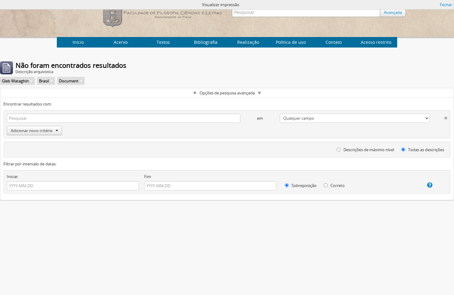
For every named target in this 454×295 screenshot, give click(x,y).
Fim (147, 176)
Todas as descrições (425, 149)
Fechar (446, 4)
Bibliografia (205, 42)
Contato (334, 42)
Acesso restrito (376, 42)
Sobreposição (304, 185)
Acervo (121, 42)
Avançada (393, 12)
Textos (163, 42)
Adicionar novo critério (32, 130)
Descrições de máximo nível (368, 149)
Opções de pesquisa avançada (227, 93)
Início (78, 42)
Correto (337, 185)
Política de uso (291, 42)
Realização (248, 42)
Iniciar (12, 176)
